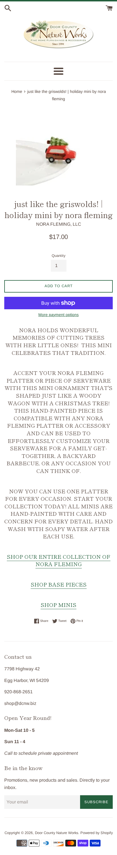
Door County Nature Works (56, 833)
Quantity (58, 255)
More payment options (58, 314)
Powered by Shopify (96, 833)
